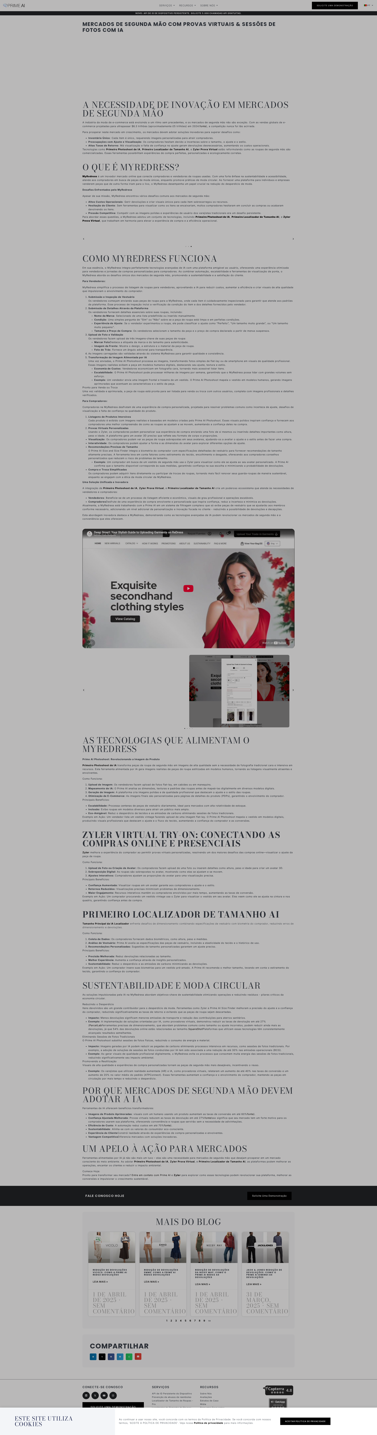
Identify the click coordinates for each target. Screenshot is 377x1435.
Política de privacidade (208, 1422)
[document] (188, 717)
